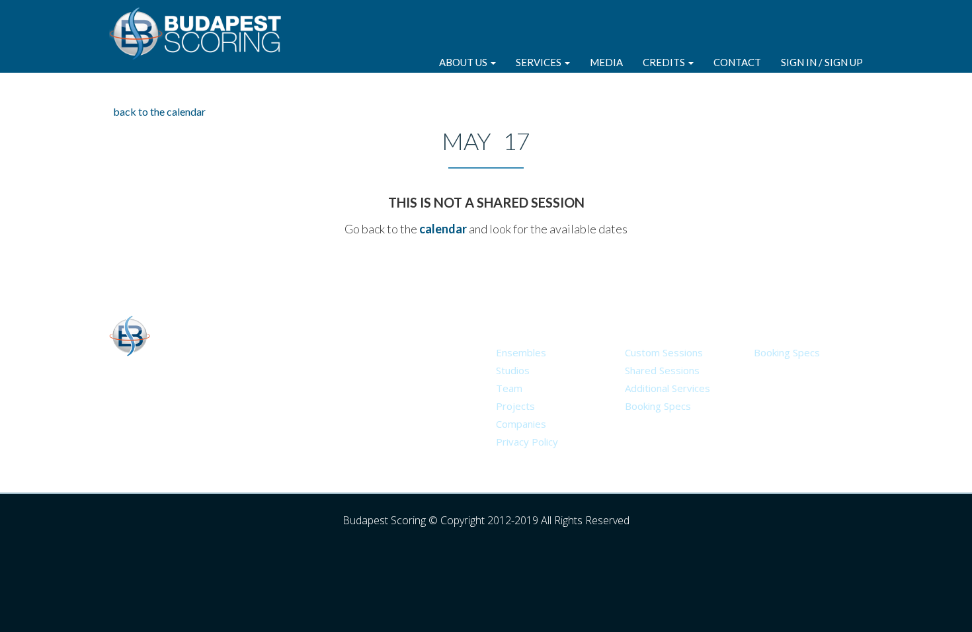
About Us (464, 62)
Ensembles (521, 352)
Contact (737, 62)
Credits (665, 62)
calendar (443, 228)
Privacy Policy (527, 441)
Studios (513, 370)
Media (606, 62)
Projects (515, 406)
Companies (521, 423)
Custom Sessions (664, 352)
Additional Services (667, 388)
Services (539, 62)
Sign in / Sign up (822, 62)
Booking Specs (658, 406)
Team (509, 388)
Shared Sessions (662, 370)
